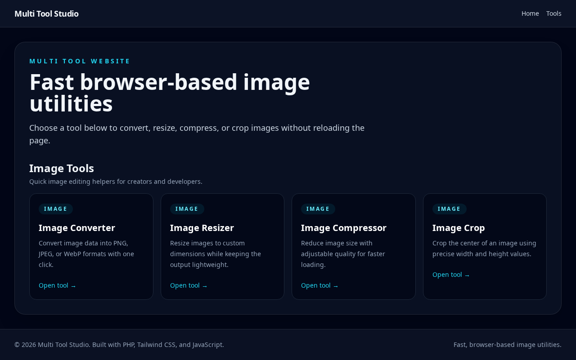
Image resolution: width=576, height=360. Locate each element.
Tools (554, 13)
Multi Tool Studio (46, 13)
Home (530, 13)
